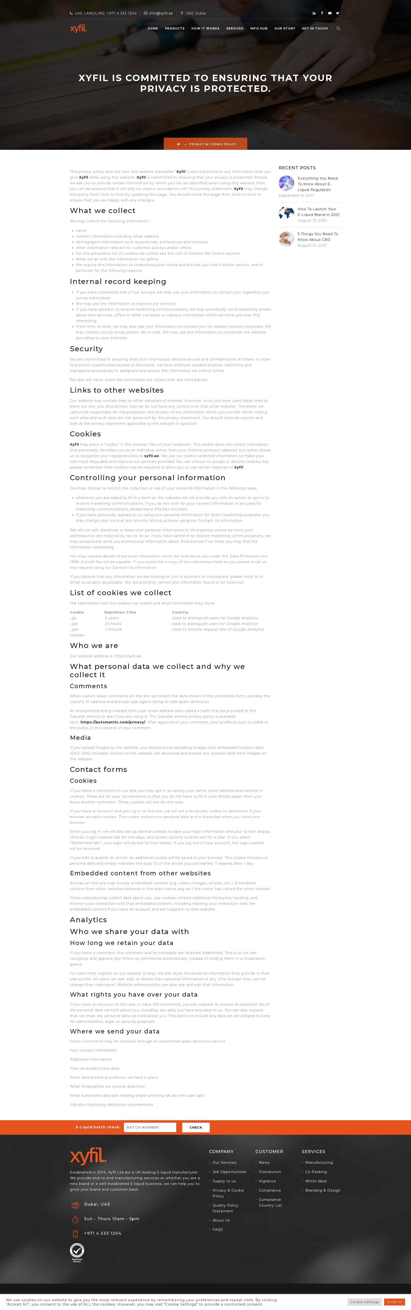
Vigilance (267, 1181)
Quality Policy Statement (226, 1208)
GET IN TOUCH (315, 28)
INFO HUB (259, 28)
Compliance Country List (270, 1203)
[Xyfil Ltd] (78, 28)
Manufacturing (319, 1162)
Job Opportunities (229, 1172)
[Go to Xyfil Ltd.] (179, 144)
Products (175, 28)
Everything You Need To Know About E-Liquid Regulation (318, 184)
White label (316, 1181)
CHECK (196, 1127)
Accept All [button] (394, 1302)
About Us (221, 1220)
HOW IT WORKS (205, 28)
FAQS (218, 1229)
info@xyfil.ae (161, 13)
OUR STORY (284, 28)
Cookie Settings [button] (364, 1302)
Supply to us (224, 1181)
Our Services (224, 1162)
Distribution (270, 1172)
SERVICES (234, 28)
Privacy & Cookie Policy (228, 1193)
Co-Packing (316, 1172)
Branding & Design (323, 1190)
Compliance (270, 1190)
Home (153, 28)
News (264, 1162)
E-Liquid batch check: (98, 1127)
